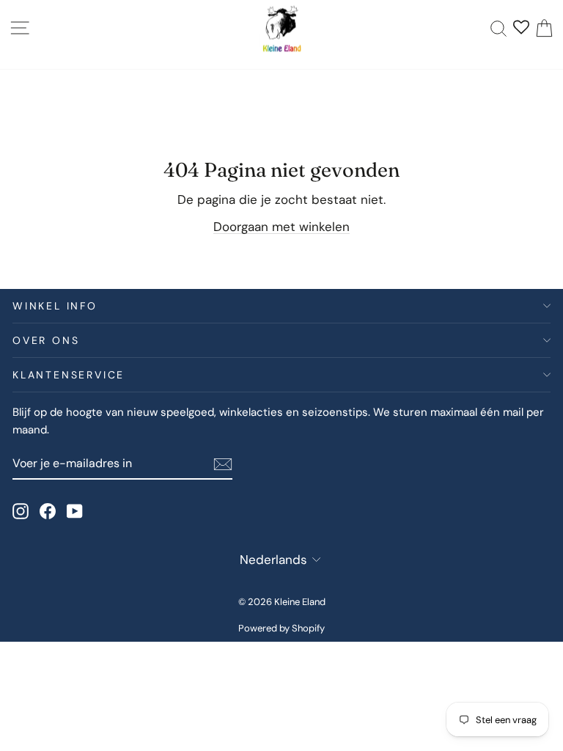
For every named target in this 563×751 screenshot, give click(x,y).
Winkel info (54, 305)
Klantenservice (68, 374)
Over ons (45, 340)
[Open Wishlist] (521, 29)
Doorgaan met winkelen (281, 227)
